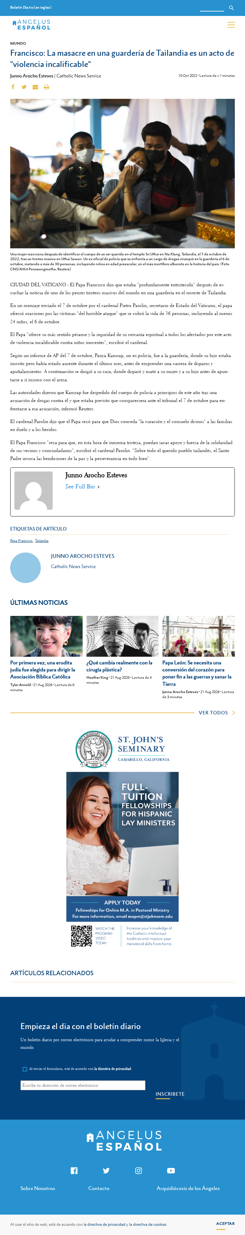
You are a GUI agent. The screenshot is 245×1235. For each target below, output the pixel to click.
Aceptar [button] (225, 1223)
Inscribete (170, 1094)
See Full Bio (80, 486)
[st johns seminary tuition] (122, 948)
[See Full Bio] (98, 487)
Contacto (98, 1188)
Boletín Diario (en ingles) (30, 7)
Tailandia (41, 540)
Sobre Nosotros (37, 1188)
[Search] (231, 8)
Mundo (18, 43)
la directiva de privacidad (104, 1224)
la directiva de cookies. (148, 1224)
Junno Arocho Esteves (31, 75)
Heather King (97, 677)
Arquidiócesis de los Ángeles (188, 1188)
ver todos (213, 712)
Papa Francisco (21, 540)
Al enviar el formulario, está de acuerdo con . (80, 1068)
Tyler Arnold (20, 685)
